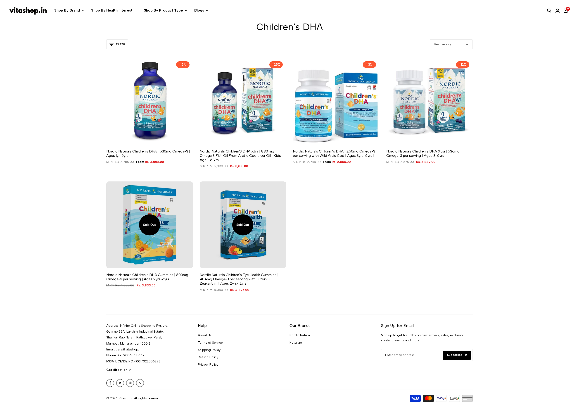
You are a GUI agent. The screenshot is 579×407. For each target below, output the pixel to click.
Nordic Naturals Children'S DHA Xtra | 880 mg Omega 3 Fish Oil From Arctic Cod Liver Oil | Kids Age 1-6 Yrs (240, 155)
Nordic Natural (300, 335)
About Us (204, 335)
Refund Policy (208, 357)
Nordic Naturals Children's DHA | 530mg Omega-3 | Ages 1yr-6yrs (148, 153)
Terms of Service (210, 343)
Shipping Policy (209, 350)
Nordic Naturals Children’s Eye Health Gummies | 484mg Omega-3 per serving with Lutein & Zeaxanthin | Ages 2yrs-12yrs (239, 279)
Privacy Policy (208, 365)
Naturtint (296, 343)
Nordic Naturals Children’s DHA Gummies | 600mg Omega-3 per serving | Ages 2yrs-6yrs (147, 277)
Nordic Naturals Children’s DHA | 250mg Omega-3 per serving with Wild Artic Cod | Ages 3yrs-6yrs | (334, 153)
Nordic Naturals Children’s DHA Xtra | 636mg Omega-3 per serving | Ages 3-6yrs (423, 153)
